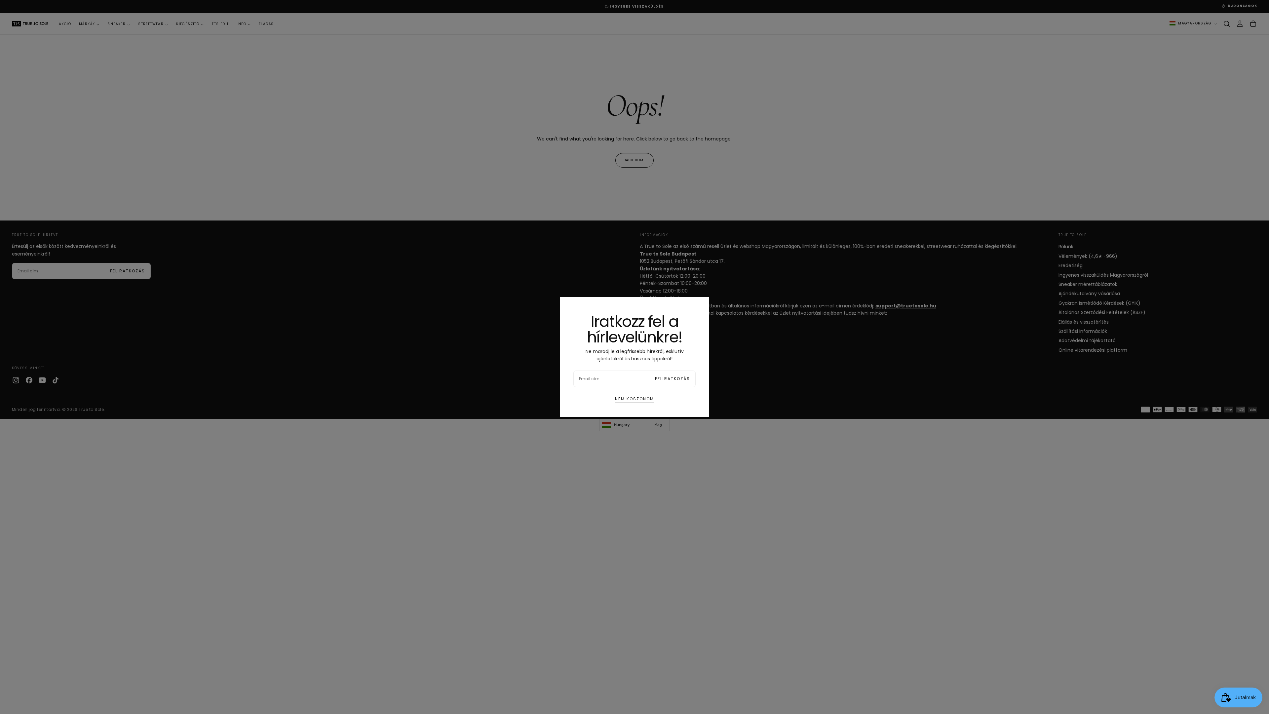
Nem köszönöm (634, 399)
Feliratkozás (672, 378)
